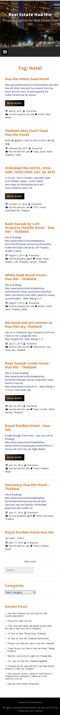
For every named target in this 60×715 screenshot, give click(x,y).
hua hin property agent (20, 258)
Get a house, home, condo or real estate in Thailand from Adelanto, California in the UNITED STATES (28, 676)
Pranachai (31, 111)
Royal (8, 471)
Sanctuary (48, 515)
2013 (36, 207)
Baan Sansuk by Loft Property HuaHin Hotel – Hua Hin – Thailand (30, 228)
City (48, 346)
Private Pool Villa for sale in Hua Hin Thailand (31, 643)
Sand (47, 114)
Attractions (39, 346)
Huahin (8, 261)
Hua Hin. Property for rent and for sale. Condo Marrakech (26, 614)
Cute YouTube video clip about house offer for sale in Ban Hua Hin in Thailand (28, 627)
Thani (18, 154)
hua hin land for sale (19, 151)
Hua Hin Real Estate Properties (23, 683)
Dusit (42, 151)
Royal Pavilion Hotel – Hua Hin (27, 427)
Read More (14, 103)
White (8, 117)
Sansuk (33, 261)
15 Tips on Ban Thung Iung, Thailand (27, 633)
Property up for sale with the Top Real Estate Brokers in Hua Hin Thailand (29, 667)
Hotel (41, 114)
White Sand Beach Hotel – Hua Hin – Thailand (26, 277)
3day (36, 151)
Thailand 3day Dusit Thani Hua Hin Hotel (26, 132)
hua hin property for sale (21, 114)
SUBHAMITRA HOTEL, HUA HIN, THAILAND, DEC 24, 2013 (30, 170)
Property (23, 261)
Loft (15, 261)
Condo (43, 409)
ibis (13, 350)
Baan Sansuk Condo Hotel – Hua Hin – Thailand (28, 365)
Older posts (30, 561)
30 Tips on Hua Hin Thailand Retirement (28, 638)
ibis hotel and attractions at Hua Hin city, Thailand (28, 324)
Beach (41, 306)
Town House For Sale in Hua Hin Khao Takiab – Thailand (30, 649)
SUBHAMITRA (12, 210)
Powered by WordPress (30, 702)
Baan (39, 258)
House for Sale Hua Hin (20, 620)
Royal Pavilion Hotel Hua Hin (29, 532)
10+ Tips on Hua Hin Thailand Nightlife (27, 661)
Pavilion (44, 468)
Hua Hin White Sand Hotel (27, 79)
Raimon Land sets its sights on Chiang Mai (30, 655)
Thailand (9, 154)
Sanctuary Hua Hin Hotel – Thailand (27, 487)
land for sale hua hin (19, 346)
